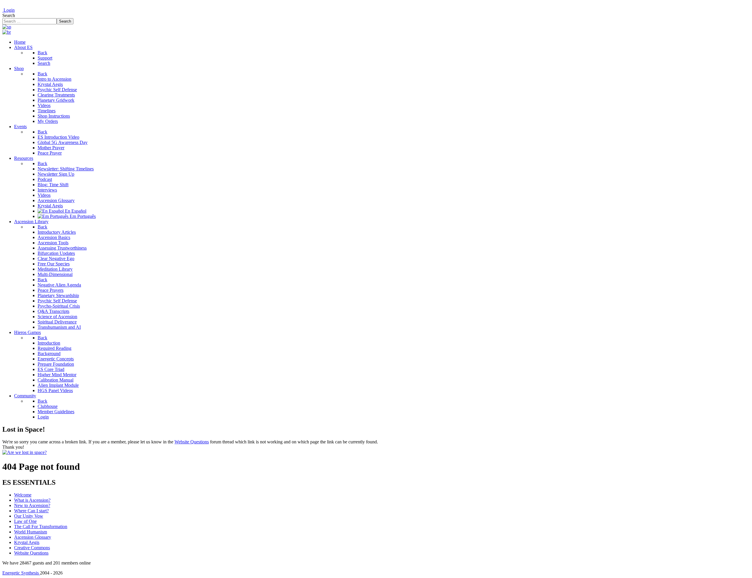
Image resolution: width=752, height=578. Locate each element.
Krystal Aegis (26, 542)
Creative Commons (32, 547)
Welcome (22, 494)
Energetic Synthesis (21, 572)
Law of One (25, 521)
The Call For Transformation (40, 526)
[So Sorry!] (24, 452)
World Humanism (30, 531)
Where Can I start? (31, 510)
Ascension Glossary (32, 537)
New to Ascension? (32, 505)
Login (8, 10)
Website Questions (191, 441)
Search (8, 15)
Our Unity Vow (28, 515)
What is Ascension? (32, 500)
